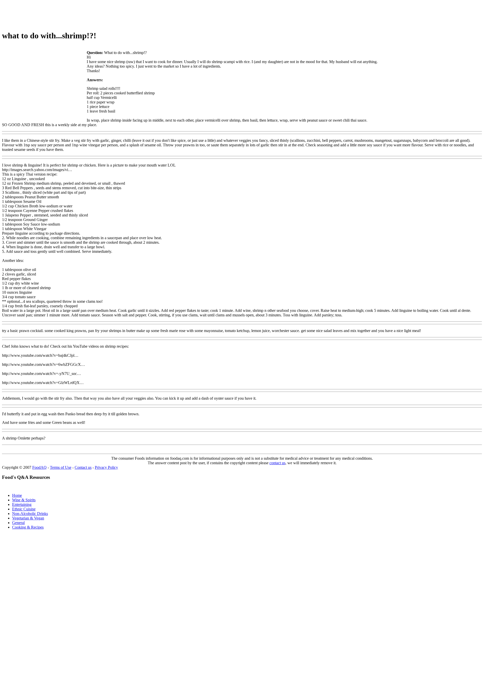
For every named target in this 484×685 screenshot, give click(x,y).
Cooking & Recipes (28, 527)
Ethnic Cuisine (24, 509)
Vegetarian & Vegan (28, 518)
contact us (277, 463)
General (18, 522)
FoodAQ (39, 467)
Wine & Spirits (24, 500)
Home (17, 495)
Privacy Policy (106, 467)
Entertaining (22, 504)
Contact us (83, 467)
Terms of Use (60, 467)
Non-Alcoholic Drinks (30, 513)
